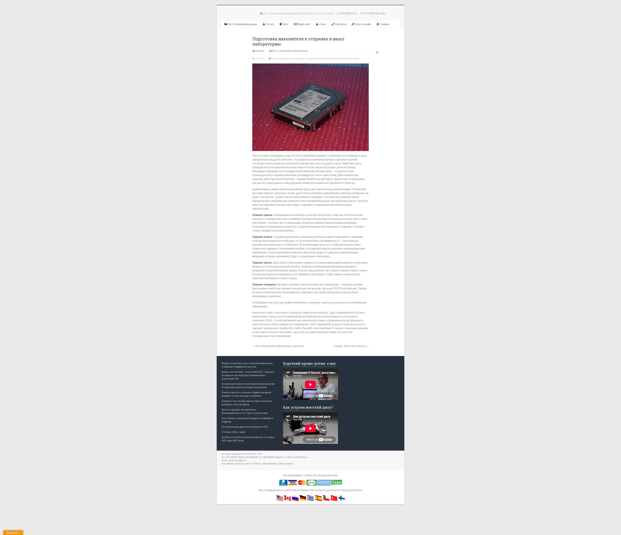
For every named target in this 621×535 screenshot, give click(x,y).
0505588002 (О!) (348, 13)
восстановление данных (281, 59)
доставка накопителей (330, 59)
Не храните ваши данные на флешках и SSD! (245, 427)
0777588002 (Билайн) (374, 13)
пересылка (345, 59)
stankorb (260, 50)
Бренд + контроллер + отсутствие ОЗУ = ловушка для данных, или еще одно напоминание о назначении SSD (248, 375)
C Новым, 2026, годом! (233, 432)
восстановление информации (306, 59)
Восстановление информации (290, 50)
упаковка (355, 59)
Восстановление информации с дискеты (278, 346)
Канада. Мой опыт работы (351, 346)
